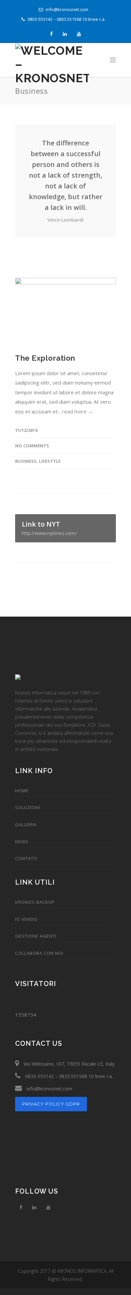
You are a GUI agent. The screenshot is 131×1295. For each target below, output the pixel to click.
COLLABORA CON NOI (39, 953)
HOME (22, 791)
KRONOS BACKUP (35, 902)
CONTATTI (26, 858)
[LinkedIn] (65, 34)
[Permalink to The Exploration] (65, 311)
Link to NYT (49, 528)
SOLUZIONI (27, 807)
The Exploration (45, 358)
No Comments (32, 446)
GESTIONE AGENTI (35, 936)
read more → (77, 411)
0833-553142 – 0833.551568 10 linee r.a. (66, 19)
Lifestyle (49, 461)
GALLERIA (26, 824)
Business (26, 461)
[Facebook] (51, 34)
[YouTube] (79, 34)
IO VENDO (26, 919)
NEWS (22, 842)
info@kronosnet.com (66, 9)
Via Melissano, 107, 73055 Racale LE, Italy (68, 1064)
